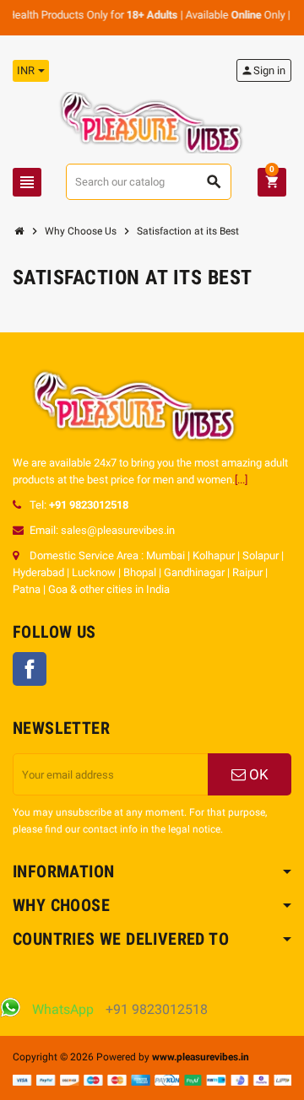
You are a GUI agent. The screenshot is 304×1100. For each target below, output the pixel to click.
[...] (241, 479)
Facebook (29, 669)
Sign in (263, 70)
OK (257, 774)
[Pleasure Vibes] (152, 122)
